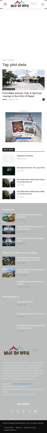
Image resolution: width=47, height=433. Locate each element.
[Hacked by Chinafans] (8, 159)
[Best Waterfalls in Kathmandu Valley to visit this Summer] (8, 182)
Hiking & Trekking (8, 89)
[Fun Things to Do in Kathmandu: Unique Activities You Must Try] (8, 261)
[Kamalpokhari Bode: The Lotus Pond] (8, 171)
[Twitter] (29, 411)
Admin (4, 99)
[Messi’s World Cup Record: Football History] (8, 241)
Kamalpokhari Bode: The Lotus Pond (30, 168)
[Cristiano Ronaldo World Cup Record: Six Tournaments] (8, 229)
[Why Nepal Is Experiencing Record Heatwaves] (8, 218)
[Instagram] (17, 411)
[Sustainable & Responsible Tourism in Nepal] (8, 284)
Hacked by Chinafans (25, 156)
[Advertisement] (23, 33)
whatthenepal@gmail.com (22, 384)
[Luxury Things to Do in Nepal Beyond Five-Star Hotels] (8, 273)
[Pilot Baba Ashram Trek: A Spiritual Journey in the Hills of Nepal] (23, 79)
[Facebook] (11, 411)
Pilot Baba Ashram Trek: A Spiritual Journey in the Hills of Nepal (22, 95)
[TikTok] (23, 411)
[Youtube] (35, 411)
